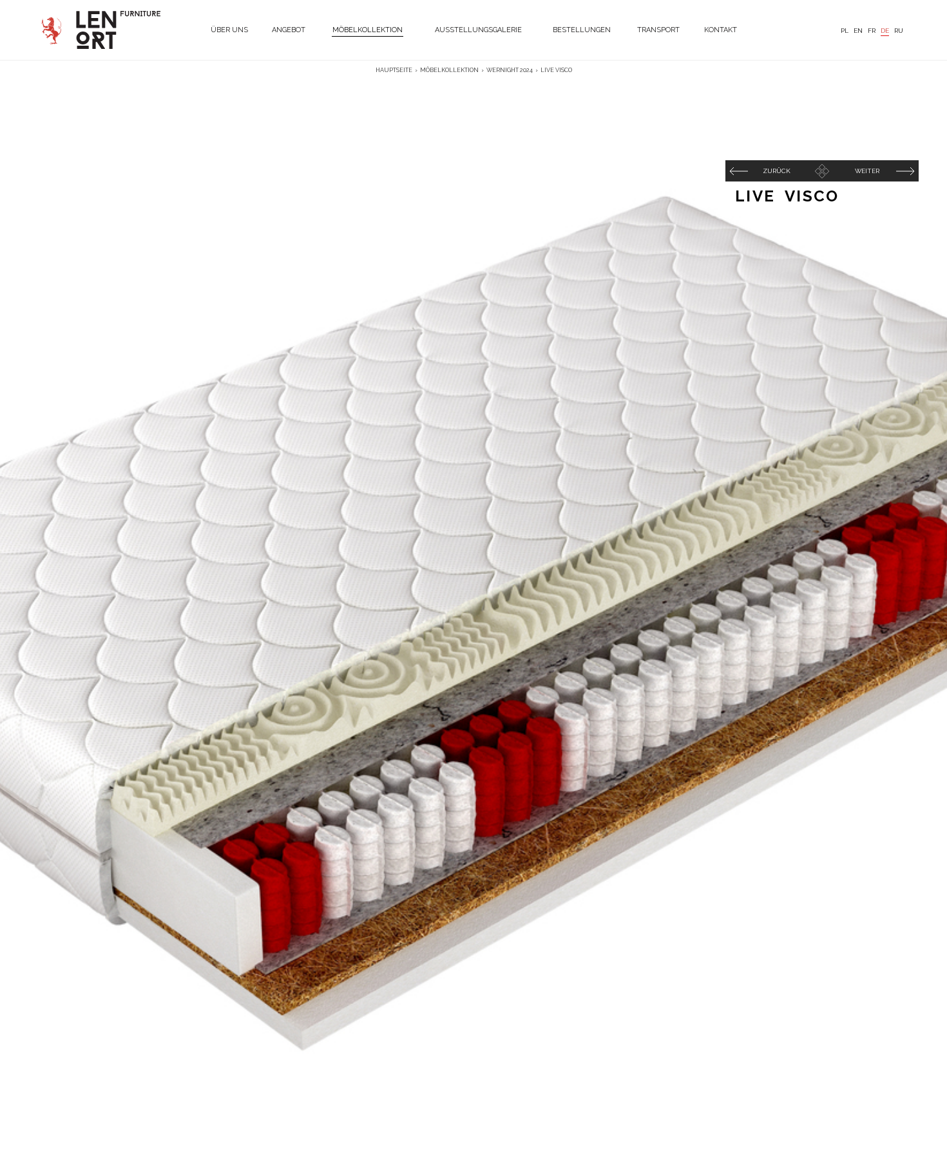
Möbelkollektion (367, 30)
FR (871, 30)
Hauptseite (394, 70)
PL (844, 30)
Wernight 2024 (509, 70)
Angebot (288, 30)
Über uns (229, 30)
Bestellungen (582, 30)
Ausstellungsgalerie (478, 30)
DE (885, 30)
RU (898, 30)
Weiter (867, 170)
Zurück (776, 170)
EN (858, 30)
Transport (658, 30)
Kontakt (720, 30)
